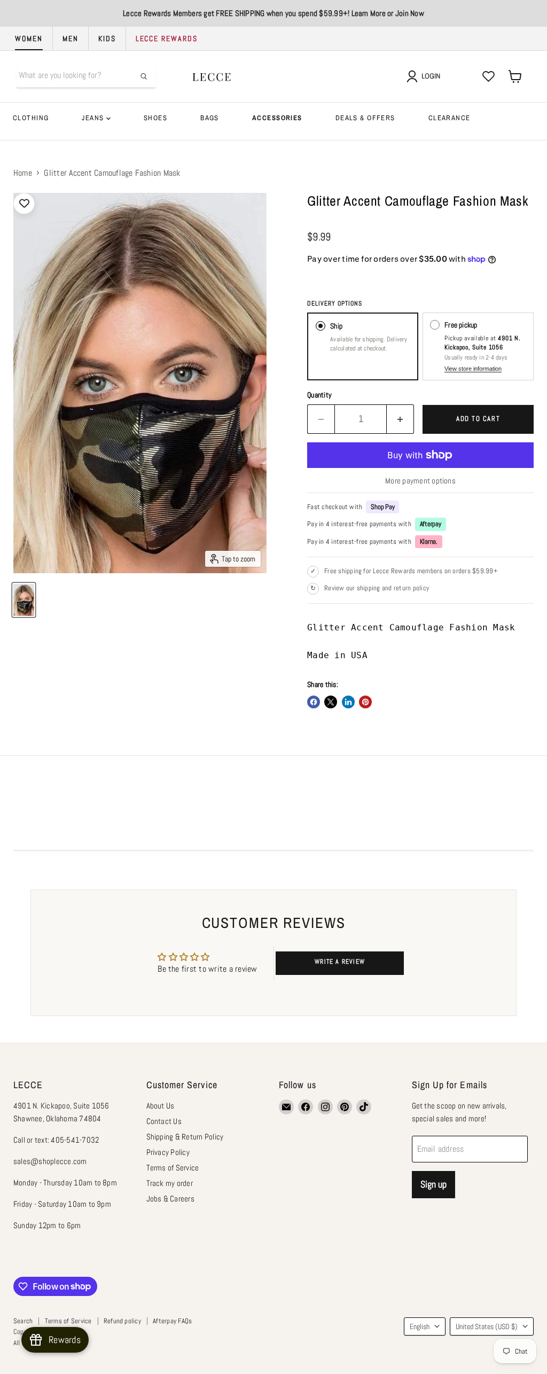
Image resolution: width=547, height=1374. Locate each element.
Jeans (94, 117)
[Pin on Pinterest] (365, 702)
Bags (209, 117)
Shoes (155, 117)
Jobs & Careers (170, 1198)
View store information (473, 368)
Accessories (277, 117)
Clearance (449, 117)
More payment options (420, 480)
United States (487, 1326)
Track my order (169, 1183)
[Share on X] (330, 702)
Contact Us (164, 1121)
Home (22, 173)
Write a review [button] (340, 961)
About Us (160, 1105)
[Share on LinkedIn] (348, 702)
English (419, 1326)
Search (23, 1320)
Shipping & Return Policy (185, 1136)
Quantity (319, 395)
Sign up (433, 1184)
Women (29, 38)
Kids (107, 38)
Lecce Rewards (167, 38)
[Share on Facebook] (313, 702)
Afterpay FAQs (172, 1320)
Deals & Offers (365, 117)
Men (70, 38)
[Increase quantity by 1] (400, 419)
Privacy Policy (168, 1152)
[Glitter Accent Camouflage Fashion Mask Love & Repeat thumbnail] (23, 600)
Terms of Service (172, 1167)
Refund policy (122, 1320)
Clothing (31, 117)
